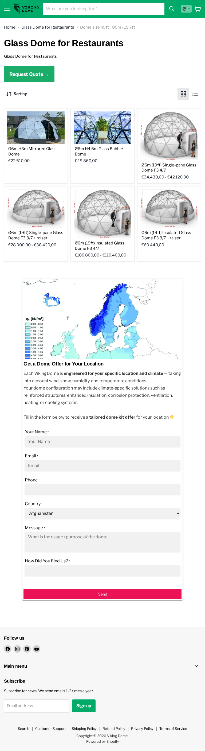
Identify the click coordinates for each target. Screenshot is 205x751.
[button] (186, 9)
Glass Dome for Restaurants (47, 27)
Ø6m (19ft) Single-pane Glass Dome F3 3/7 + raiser (35, 235)
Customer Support (50, 728)
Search (23, 728)
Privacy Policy (142, 728)
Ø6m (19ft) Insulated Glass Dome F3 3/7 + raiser (166, 235)
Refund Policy (113, 728)
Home (9, 27)
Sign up (83, 705)
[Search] (171, 9)
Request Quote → (29, 74)
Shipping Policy (84, 728)
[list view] (195, 94)
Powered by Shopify (102, 741)
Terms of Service (173, 728)
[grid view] (183, 94)
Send (102, 594)
